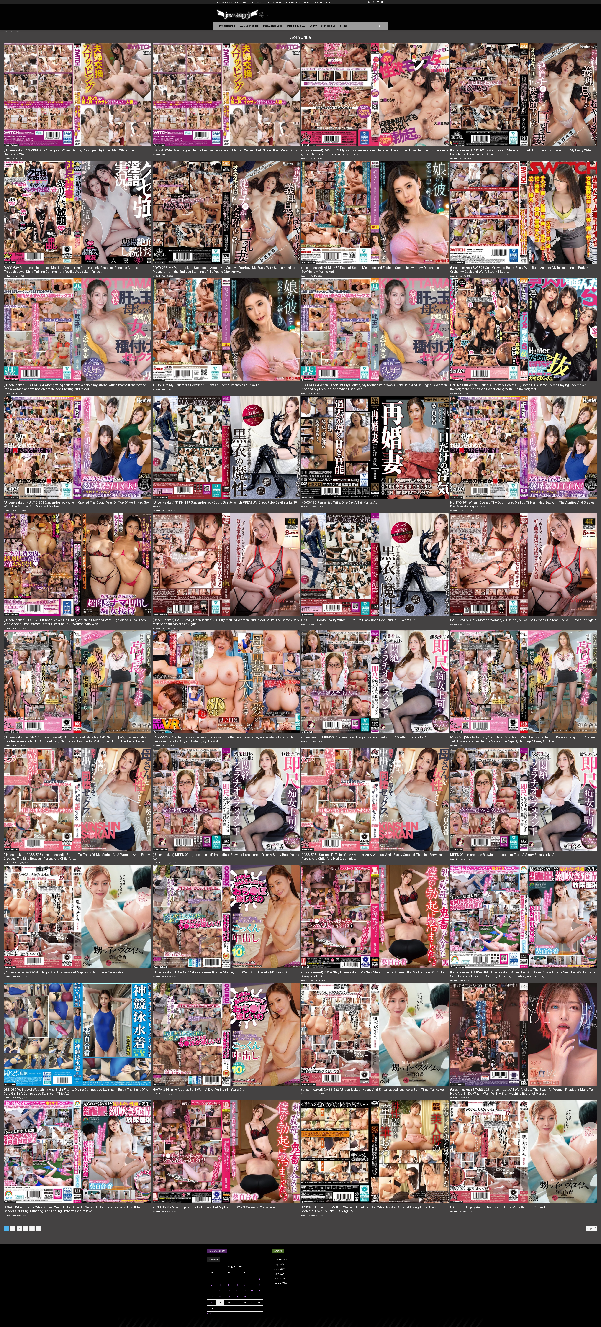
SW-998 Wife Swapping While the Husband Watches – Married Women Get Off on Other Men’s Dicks (225, 150)
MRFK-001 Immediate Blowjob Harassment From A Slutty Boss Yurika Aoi (503, 855)
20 (237, 1296)
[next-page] (38, 1228)
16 (259, 1290)
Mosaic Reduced (11, 145)
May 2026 (279, 1273)
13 (237, 1290)
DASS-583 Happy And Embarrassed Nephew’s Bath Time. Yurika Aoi (499, 1207)
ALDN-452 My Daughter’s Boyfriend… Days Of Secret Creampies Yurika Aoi (207, 385)
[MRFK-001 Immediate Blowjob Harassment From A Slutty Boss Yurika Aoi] (523, 799)
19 (228, 1296)
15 (252, 1290)
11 (220, 1290)
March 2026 (280, 1283)
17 (212, 1296)
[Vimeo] (378, 2)
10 (212, 1290)
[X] (373, 2)
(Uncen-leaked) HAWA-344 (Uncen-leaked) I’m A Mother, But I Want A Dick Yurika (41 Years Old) (222, 972)
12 (228, 1290)
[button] (380, 26)
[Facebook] (365, 2)
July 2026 (279, 1264)
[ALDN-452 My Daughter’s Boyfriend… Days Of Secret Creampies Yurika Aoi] (226, 329)
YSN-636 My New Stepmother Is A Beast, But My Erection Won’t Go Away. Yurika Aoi (214, 1207)
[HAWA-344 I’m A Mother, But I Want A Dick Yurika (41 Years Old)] (226, 1034)
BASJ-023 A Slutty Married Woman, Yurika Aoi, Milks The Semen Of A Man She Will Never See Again (523, 620)
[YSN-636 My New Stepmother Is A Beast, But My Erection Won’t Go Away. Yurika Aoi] (226, 1151)
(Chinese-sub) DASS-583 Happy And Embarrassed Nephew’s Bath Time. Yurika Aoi (63, 972)
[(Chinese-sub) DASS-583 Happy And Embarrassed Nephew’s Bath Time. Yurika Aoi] (77, 916)
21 (245, 1296)
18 (220, 1296)
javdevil (7, 158)
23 (259, 1296)
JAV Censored (159, 145)
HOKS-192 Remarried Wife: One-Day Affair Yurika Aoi (339, 502)
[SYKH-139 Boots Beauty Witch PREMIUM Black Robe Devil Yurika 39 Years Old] (375, 564)
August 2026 (281, 1259)
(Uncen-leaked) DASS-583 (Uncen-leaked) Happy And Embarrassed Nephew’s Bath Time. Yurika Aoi (373, 1089)
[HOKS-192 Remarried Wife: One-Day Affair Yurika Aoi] (375, 447)
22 (252, 1296)
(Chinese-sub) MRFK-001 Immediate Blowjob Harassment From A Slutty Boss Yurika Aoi (365, 737)
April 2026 (279, 1278)
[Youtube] (382, 2)
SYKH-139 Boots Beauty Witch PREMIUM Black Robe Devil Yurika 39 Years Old (358, 620)
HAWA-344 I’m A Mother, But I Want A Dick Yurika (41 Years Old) (199, 1089)
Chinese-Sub (307, 732)
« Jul (209, 1313)
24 (212, 1302)
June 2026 (279, 1269)
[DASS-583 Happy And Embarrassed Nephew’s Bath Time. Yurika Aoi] (523, 1151)
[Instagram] (369, 2)
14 (245, 1290)
